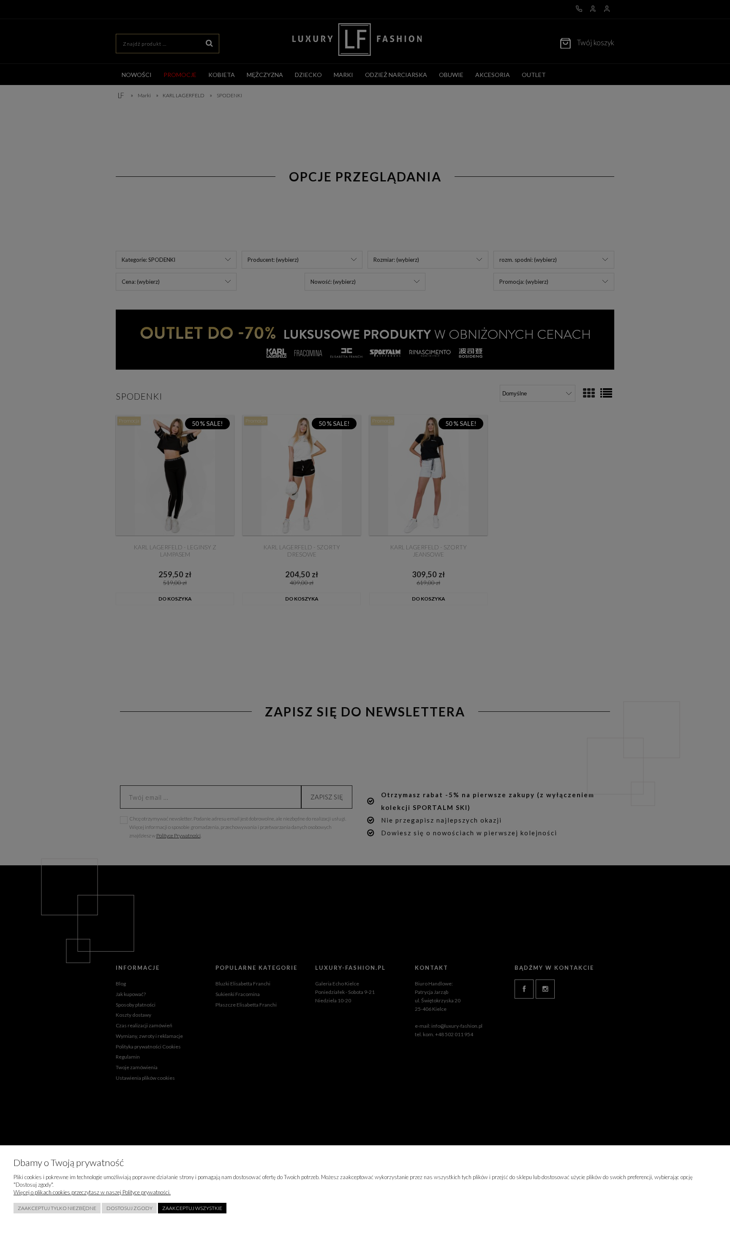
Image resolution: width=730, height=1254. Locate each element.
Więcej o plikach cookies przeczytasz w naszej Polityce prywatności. (92, 1192)
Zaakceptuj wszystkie (192, 1208)
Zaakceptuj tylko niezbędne (57, 1208)
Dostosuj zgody (129, 1208)
